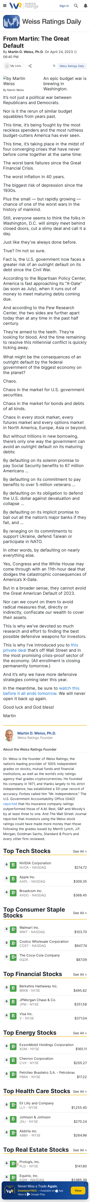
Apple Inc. (27, 877)
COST (24, 946)
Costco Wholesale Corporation (43, 941)
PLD (22, 1166)
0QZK (23, 960)
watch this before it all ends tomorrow (41, 691)
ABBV (23, 1135)
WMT (23, 932)
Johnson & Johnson (34, 1117)
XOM (23, 1049)
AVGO (24, 895)
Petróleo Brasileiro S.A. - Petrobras (47, 1072)
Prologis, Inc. (29, 1162)
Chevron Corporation (36, 1058)
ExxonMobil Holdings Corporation (46, 1045)
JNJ (22, 1121)
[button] (13, 66)
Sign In (64, 6)
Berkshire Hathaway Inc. (38, 986)
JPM (22, 1004)
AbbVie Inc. (28, 1131)
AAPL (23, 881)
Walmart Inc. (29, 927)
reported (10, 804)
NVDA (24, 867)
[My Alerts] (85, 6)
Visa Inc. (26, 1014)
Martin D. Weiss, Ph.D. (26, 52)
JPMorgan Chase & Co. (37, 1000)
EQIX (23, 1180)
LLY (22, 1107)
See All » (80, 851)
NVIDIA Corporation (35, 863)
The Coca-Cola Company (39, 955)
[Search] (76, 6)
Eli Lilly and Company (36, 1103)
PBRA (23, 1077)
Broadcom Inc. (30, 891)
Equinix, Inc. (28, 1176)
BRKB (23, 990)
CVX (22, 1063)
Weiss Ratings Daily (72, 66)
